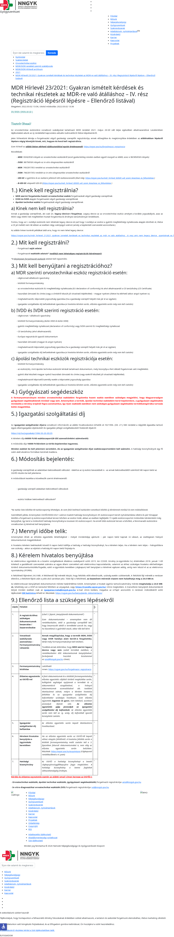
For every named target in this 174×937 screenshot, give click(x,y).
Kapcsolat (114, 40)
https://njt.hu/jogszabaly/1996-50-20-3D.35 (31, 433)
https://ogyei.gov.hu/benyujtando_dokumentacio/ (78, 593)
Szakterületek (21, 60)
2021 (17, 72)
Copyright (33, 826)
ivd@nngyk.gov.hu (100, 787)
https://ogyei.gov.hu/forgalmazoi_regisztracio (69, 669)
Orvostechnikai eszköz (25, 63)
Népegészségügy (118, 22)
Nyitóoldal (20, 57)
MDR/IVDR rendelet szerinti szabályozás (34, 66)
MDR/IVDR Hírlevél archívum (29, 69)
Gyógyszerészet (117, 25)
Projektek (114, 43)
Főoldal (113, 16)
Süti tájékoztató (35, 840)
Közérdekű (115, 34)
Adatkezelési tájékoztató (39, 834)
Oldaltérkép (33, 823)
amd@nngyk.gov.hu (131, 782)
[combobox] (28, 52)
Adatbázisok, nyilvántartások (123, 31)
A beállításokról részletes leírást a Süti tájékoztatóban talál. (27, 930)
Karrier (113, 37)
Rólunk (113, 19)
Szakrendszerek (117, 28)
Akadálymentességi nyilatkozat (42, 837)
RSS (30, 829)
